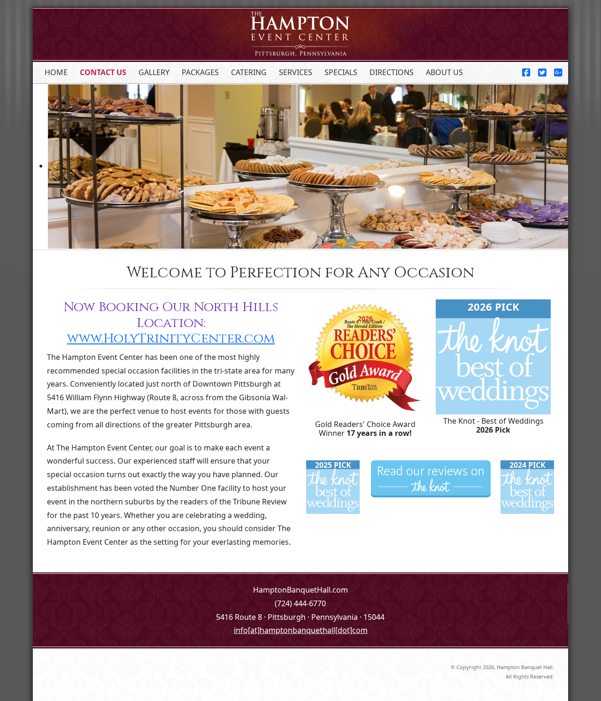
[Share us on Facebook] (526, 72)
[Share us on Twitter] (539, 72)
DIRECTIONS (392, 72)
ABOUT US (444, 72)
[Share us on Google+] (554, 72)
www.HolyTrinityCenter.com (171, 338)
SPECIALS (340, 72)
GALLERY (154, 72)
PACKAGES (200, 72)
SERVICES (295, 72)
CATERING (249, 72)
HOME (56, 72)
